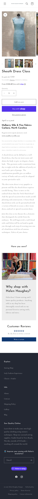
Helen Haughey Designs (16, 487)
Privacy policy (14, 490)
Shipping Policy (10, 404)
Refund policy (30, 487)
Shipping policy (13, 494)
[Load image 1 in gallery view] (9, 63)
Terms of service (25, 490)
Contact (7, 399)
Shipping (12, 80)
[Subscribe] (31, 460)
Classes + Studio (10, 378)
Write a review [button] (19, 339)
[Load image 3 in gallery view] (28, 63)
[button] (5, 3)
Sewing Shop (8, 368)
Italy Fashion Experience (13, 373)
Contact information (26, 494)
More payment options (19, 114)
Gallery (6, 409)
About (6, 393)
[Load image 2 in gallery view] (19, 63)
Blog (5, 415)
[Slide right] (36, 64)
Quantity (5, 88)
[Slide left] (2, 64)
